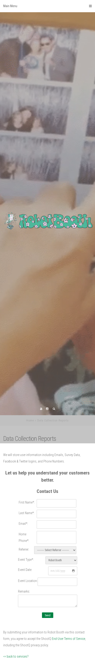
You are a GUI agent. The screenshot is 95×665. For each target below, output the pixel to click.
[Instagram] (47, 437)
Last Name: (26, 541)
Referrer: (24, 577)
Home (30, 448)
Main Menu (10, 6)
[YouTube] (41, 437)
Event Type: (26, 588)
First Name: (27, 530)
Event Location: (28, 609)
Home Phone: (24, 566)
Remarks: (24, 619)
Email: (23, 552)
